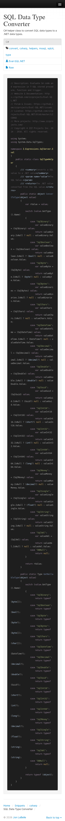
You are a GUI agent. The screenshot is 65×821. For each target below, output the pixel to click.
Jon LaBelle (19, 817)
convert (13, 48)
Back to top (52, 817)
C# (7, 41)
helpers (33, 48)
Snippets (20, 805)
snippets (12, 4)
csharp (23, 48)
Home (6, 805)
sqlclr (50, 48)
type (8, 54)
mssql (42, 48)
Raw (11, 67)
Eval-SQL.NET (16, 61)
